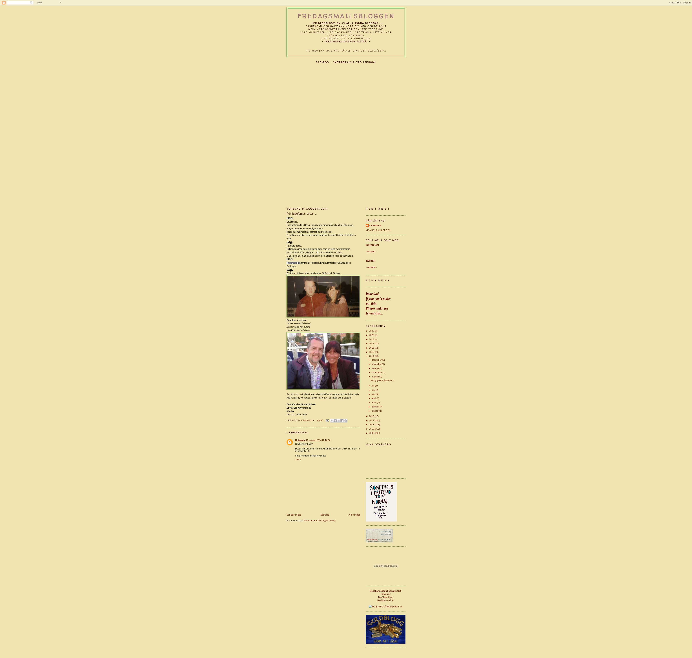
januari (375, 411)
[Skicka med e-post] (332, 420)
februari (376, 407)
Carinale (375, 225)
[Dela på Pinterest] (345, 420)
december (377, 360)
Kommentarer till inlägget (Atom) (319, 520)
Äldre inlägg (354, 515)
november (377, 364)
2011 (372, 424)
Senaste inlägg (294, 515)
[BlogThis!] (335, 420)
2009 (372, 433)
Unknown (300, 440)
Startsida (325, 515)
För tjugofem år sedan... (382, 380)
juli (373, 385)
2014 (372, 356)
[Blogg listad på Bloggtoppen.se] (385, 606)
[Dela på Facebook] (342, 420)
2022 (372, 331)
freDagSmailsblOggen (346, 16)
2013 (372, 416)
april (374, 398)
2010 (372, 429)
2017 (372, 343)
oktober (376, 368)
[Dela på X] (339, 420)
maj (374, 394)
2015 (372, 352)
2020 (372, 335)
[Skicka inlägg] (327, 420)
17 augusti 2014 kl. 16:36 (318, 440)
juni (374, 390)
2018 (372, 339)
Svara (298, 459)
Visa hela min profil (378, 230)
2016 (372, 348)
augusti (375, 376)
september (377, 372)
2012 (372, 420)
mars (374, 402)
